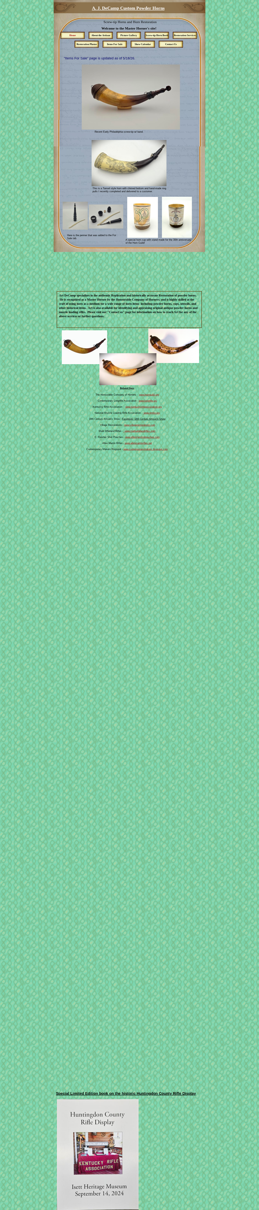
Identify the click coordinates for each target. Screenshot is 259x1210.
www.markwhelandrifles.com (139, 431)
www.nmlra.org (151, 412)
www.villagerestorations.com (139, 425)
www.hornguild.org (149, 394)
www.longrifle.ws (148, 400)
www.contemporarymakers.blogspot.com (145, 449)
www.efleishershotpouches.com (142, 437)
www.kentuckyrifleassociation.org (143, 406)
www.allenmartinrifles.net (138, 443)
